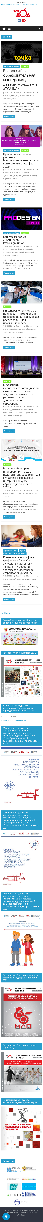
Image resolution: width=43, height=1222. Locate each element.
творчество (32, 579)
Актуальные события (11, 66)
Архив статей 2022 (10, 551)
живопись (25, 173)
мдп (20, 493)
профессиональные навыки (13, 332)
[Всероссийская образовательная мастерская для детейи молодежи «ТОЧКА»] (21, 42)
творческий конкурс (10, 179)
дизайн (7, 96)
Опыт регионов (19, 554)
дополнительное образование (22, 410)
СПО (25, 332)
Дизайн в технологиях (19, 579)
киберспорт (7, 416)
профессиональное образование (23, 329)
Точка (14, 99)
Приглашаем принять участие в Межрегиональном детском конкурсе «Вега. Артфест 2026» (21, 160)
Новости (25, 66)
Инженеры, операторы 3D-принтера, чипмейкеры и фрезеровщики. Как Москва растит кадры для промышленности (21, 317)
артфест (8, 173)
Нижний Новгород (30, 176)
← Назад (5, 613)
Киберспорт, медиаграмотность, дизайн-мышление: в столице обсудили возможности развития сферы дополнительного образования (21, 394)
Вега (13, 173)
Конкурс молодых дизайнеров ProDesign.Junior (14, 240)
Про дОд (19, 93)
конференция (17, 416)
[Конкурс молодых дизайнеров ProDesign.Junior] (21, 209)
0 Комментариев (32, 93)
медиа (18, 96)
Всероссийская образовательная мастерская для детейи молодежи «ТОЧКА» (20, 79)
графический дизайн (12, 249)
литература (18, 176)
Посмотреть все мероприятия (13, 720)
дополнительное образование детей (16, 413)
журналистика (8, 176)
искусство (34, 413)
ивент (13, 96)
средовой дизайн (15, 255)
